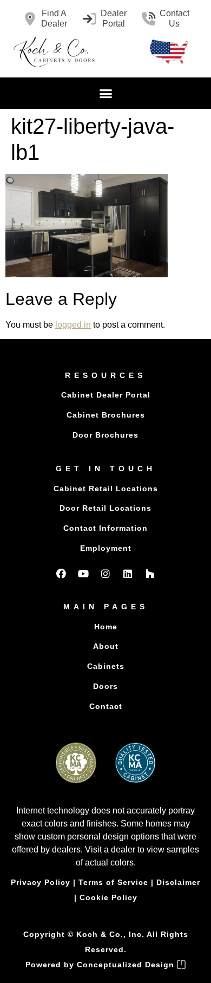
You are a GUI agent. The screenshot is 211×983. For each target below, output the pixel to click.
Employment (105, 548)
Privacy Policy (40, 882)
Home (105, 626)
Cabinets (105, 666)
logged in (73, 324)
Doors (105, 686)
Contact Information (105, 528)
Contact (105, 706)
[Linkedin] (127, 573)
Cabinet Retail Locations (106, 488)
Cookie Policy (108, 897)
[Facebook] (61, 573)
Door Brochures (105, 435)
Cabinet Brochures (106, 415)
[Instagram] (105, 573)
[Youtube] (83, 573)
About (105, 646)
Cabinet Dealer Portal (105, 394)
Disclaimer (178, 882)
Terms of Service (113, 882)
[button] (105, 93)
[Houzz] (150, 573)
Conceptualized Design (127, 964)
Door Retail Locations (105, 508)
